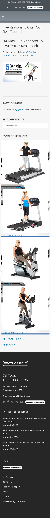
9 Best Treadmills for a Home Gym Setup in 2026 (24, 432)
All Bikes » (9, 344)
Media (6, 496)
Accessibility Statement (14, 501)
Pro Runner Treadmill (13, 235)
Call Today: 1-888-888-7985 (19, 2)
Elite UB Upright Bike (13, 333)
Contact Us (8, 482)
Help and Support (11, 486)
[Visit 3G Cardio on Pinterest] (21, 7)
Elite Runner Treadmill (13, 187)
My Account (8, 477)
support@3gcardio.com (20, 396)
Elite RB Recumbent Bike (15, 284)
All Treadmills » (12, 338)
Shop (5, 491)
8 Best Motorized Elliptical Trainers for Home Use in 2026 (25, 420)
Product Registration (35, 7)
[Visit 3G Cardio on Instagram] (17, 7)
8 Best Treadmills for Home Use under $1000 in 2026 (24, 444)
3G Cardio (31, 52)
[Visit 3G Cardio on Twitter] (9, 7)
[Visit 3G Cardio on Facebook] (13, 7)
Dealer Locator (36, 2)
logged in (19, 109)
